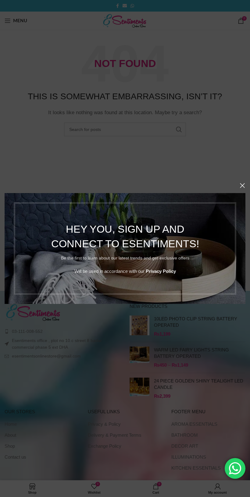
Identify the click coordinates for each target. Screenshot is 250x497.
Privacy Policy (161, 271)
